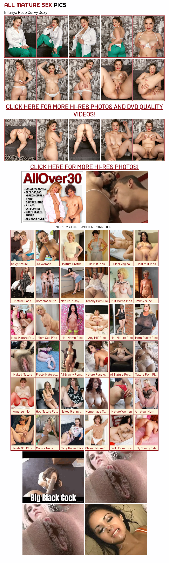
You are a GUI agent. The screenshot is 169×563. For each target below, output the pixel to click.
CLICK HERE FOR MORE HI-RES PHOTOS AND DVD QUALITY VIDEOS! (84, 110)
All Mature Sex (35, 4)
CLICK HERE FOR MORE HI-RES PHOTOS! (84, 166)
